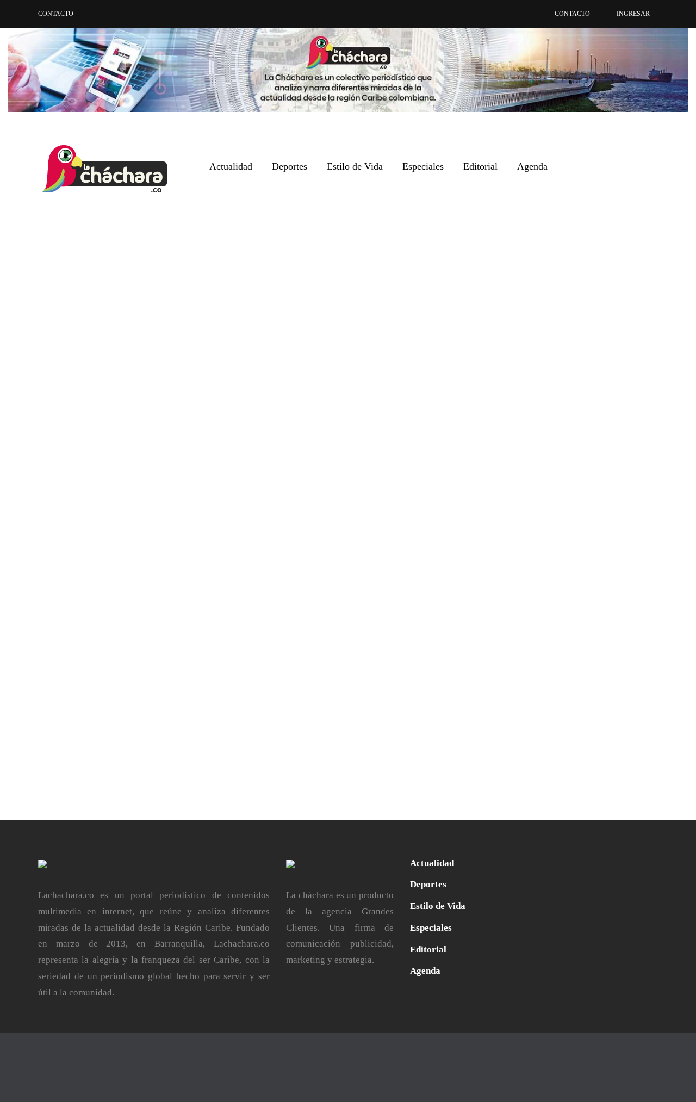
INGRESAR (633, 13)
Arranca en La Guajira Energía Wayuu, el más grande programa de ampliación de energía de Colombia (242, 497)
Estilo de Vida (355, 166)
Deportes (289, 166)
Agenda (532, 166)
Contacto (55, 13)
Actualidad (230, 166)
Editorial (480, 166)
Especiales (423, 166)
